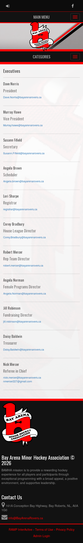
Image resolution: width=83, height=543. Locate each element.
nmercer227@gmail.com (17, 381)
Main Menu (41, 17)
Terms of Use (44, 529)
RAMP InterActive (20, 529)
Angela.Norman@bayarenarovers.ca (24, 293)
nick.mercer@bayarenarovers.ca (22, 377)
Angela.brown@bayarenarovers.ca (23, 181)
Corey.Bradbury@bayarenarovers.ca (24, 237)
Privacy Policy (65, 529)
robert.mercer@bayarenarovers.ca (23, 265)
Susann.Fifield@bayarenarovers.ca (23, 153)
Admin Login (41, 536)
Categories (41, 56)
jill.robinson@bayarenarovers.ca (22, 321)
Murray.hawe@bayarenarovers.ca (23, 125)
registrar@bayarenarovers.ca (20, 209)
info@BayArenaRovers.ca (25, 518)
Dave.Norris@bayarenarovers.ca (22, 97)
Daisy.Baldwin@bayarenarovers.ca (23, 349)
